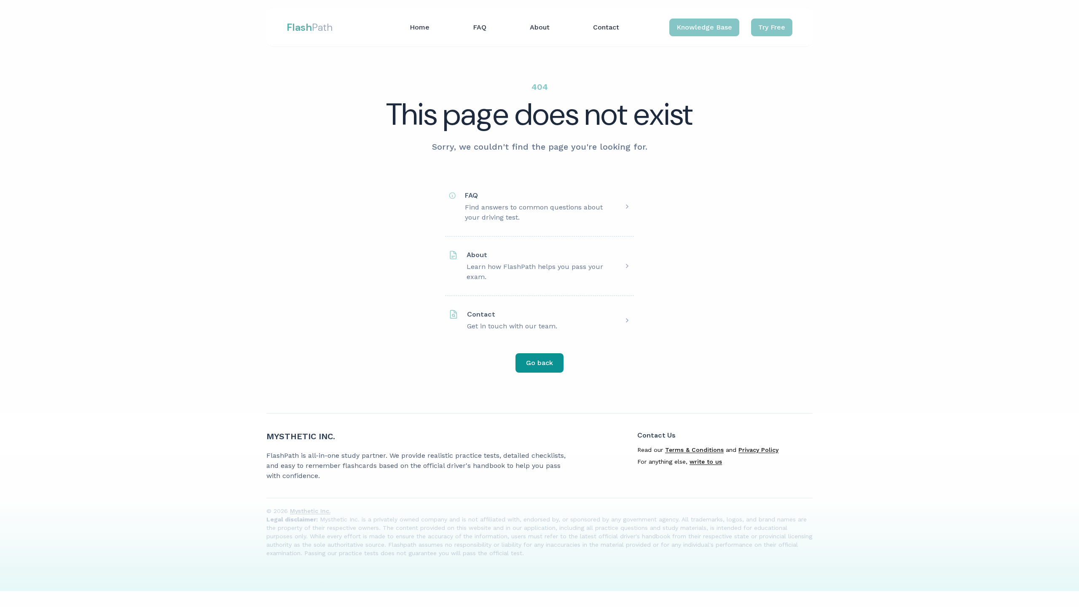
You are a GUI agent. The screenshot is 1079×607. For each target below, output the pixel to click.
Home (419, 27)
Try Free (771, 27)
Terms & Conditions (694, 449)
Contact (606, 27)
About (540, 27)
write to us (706, 461)
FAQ (479, 27)
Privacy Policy (758, 449)
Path (310, 27)
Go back (539, 363)
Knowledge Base (704, 27)
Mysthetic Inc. (300, 436)
